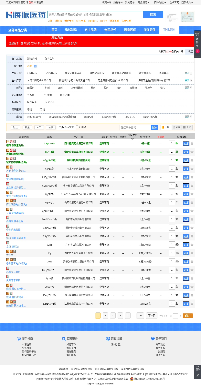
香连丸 (9, 255)
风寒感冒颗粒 (13, 280)
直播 (50, 21)
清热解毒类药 (97, 73)
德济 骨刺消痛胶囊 (16, 238)
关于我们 (160, 344)
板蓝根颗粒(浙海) (15, 154)
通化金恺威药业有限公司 (78, 228)
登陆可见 (104, 143)
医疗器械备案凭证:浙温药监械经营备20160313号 (120, 374)
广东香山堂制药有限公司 (78, 244)
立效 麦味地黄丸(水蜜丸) (17, 213)
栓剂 (93, 87)
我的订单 (130, 2)
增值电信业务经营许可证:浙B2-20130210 (167, 374)
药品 (29, 66)
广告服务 (160, 351)
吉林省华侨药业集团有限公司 (78, 185)
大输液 (133, 87)
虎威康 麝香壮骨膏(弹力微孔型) (17, 221)
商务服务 (142, 2)
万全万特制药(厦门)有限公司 (113, 80)
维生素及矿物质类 (121, 73)
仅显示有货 (68, 127)
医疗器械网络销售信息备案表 (113, 379)
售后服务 (71, 355)
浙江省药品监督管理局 (106, 369)
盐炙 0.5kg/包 (34, 117)
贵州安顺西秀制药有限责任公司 (78, 278)
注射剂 (46, 87)
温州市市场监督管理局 (132, 369)
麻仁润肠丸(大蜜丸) (16, 204)
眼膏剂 (30, 87)
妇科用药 (32, 73)
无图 (167, 127)
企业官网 (174, 2)
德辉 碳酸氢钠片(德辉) (17, 145)
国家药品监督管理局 (81, 369)
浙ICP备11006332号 (23, 374)
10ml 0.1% (129, 117)
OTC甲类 (81, 21)
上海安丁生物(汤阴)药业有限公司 (153, 80)
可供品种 (169, 29)
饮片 (162, 87)
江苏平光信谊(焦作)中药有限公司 (78, 194)
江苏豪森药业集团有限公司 (78, 303)
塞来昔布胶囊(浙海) (16, 162)
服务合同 (26, 348)
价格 (50, 127)
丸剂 (60, 87)
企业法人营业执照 (63, 379)
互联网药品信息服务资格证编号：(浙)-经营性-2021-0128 (64, 374)
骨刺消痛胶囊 (13, 230)
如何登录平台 (29, 351)
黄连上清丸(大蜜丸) (16, 196)
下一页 (151, 315)
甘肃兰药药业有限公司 (39, 80)
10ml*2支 (88, 117)
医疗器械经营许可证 (85, 379)
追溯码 (58, 21)
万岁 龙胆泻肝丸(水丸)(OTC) (17, 170)
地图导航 (160, 355)
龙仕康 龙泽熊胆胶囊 (17, 187)
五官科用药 (51, 73)
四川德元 (93, 21)
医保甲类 (32, 102)
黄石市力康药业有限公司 (78, 219)
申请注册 (38, 2)
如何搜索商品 (29, 355)
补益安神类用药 (73, 73)
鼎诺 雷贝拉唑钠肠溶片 (17, 289)
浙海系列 (114, 21)
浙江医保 (149, 29)
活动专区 (69, 21)
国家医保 (130, 29)
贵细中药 (164, 73)
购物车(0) (118, 2)
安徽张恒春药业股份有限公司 (78, 261)
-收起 (190, 51)
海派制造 (71, 29)
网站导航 (159, 2)
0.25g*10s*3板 (109, 117)
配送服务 (71, 351)
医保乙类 (49, 102)
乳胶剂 (148, 87)
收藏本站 (106, 2)
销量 (27, 127)
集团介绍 (57, 37)
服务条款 (160, 348)
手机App (188, 2)
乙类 (42, 109)
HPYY (103, 21)
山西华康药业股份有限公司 (78, 202)
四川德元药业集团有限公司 (78, 143)
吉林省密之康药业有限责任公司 (78, 177)
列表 (178, 127)
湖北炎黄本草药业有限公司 (78, 152)
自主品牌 (91, 29)
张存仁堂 (126, 21)
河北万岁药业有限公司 (78, 169)
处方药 (30, 95)
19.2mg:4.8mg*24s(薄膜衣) (62, 117)
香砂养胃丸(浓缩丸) (16, 263)
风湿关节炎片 (13, 272)
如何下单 (71, 344)
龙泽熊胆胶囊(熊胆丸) (17, 179)
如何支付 (71, 348)
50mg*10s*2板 (150, 117)
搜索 (154, 127)
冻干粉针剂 (77, 87)
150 (140, 315)
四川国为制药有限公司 (78, 160)
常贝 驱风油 (12, 246)
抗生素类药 (145, 73)
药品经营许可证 (44, 379)
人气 (39, 127)
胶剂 (106, 87)
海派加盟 (116, 344)
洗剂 (119, 87)
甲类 (29, 109)
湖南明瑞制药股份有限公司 (78, 287)
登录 (31, 2)
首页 (54, 29)
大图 (188, 127)
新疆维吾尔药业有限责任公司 (74, 80)
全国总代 (110, 29)
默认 (15, 127)
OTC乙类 (65, 95)
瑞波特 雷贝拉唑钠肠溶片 (17, 305)
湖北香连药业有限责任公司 (78, 253)
